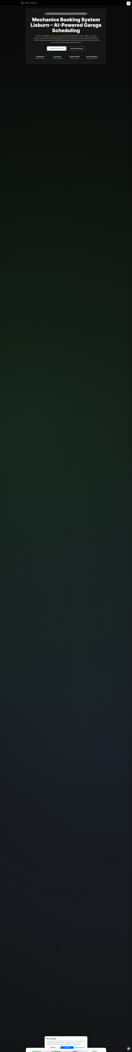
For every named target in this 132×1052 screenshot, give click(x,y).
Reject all (53, 1047)
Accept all (67, 1047)
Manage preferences (80, 1047)
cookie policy (68, 1044)
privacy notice (76, 1044)
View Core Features (76, 48)
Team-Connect (31, 3)
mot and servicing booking (58, 36)
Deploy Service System (56, 48)
